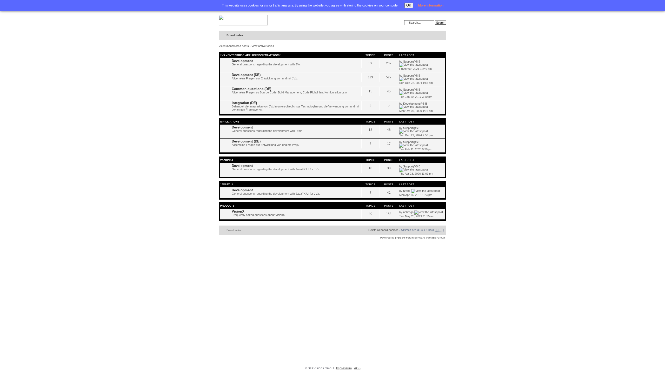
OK (408, 5)
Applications (229, 121)
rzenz (406, 190)
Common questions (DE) (251, 89)
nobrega (408, 212)
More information (430, 5)
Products (227, 205)
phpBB (399, 237)
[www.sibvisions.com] (243, 20)
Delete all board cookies (383, 230)
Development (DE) (246, 75)
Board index (235, 35)
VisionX (238, 211)
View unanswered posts (234, 45)
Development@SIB (415, 103)
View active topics (262, 45)
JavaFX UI (226, 184)
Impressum (344, 368)
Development (242, 61)
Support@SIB (411, 61)
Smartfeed (441, 35)
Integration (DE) (244, 103)
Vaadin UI (226, 160)
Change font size (431, 35)
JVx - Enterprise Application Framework (250, 55)
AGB (357, 368)
